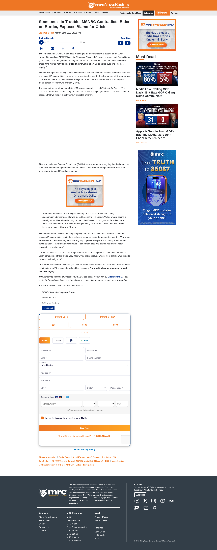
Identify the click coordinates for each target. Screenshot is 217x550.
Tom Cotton (44, 461)
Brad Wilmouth (46, 33)
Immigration (88, 465)
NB (114, 457)
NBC (107, 461)
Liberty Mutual (115, 277)
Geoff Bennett (93, 457)
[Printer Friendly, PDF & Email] (52, 49)
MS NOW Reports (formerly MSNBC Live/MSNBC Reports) (77, 461)
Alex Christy (141, 100)
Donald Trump (78, 457)
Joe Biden (106, 457)
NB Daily (70, 465)
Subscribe (148, 13)
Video (78, 465)
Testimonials (125, 13)
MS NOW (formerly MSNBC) (51, 465)
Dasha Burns (64, 457)
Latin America (118, 461)
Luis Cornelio (141, 142)
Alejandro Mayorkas (47, 457)
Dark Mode (136, 13)
